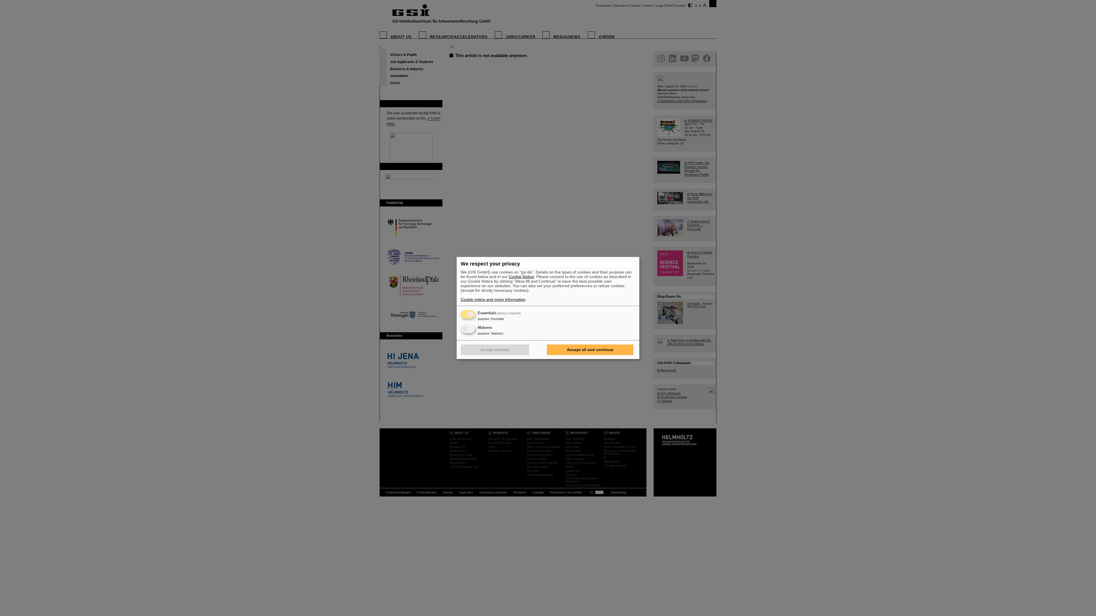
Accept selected (495, 349)
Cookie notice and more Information (493, 299)
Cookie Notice (521, 276)
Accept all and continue (590, 349)
